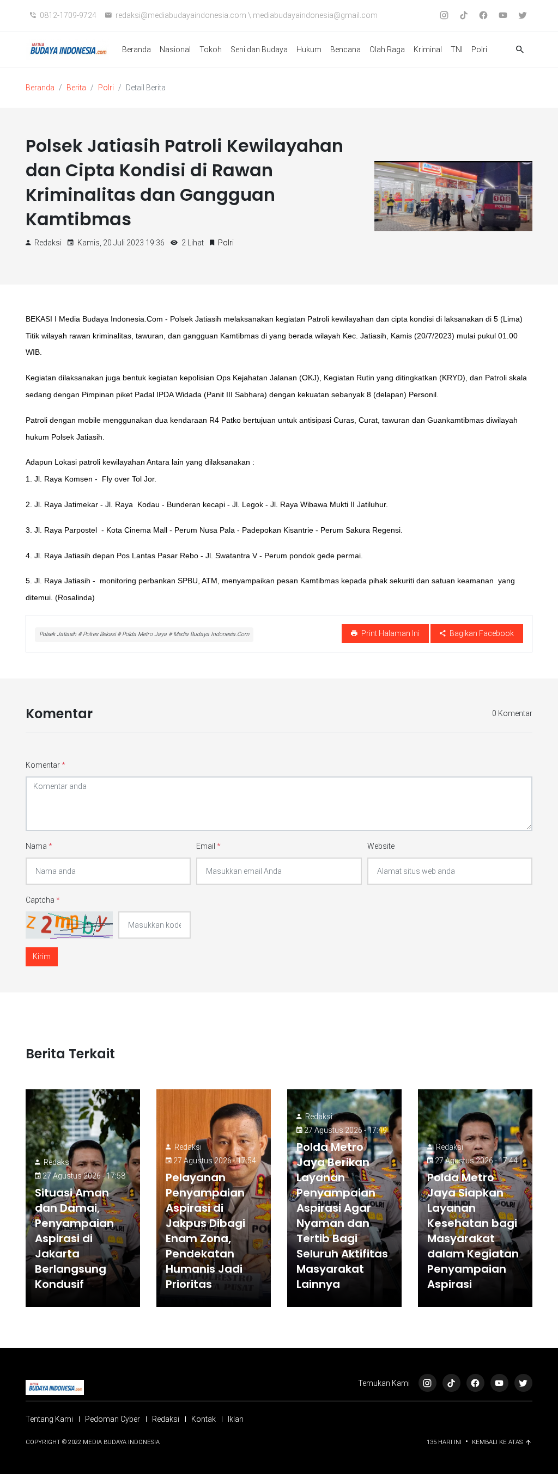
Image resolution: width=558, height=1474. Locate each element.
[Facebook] (475, 1383)
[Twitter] (523, 1383)
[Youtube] (499, 1383)
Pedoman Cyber (112, 1419)
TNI (457, 49)
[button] (519, 50)
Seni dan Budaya (259, 49)
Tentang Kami (49, 1419)
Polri (479, 49)
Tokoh (210, 49)
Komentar (45, 765)
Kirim (42, 956)
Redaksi (57, 1162)
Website (381, 846)
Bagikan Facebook (481, 633)
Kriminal (428, 49)
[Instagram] (427, 1383)
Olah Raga (387, 49)
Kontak (203, 1419)
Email (208, 846)
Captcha (43, 900)
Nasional (175, 49)
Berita (76, 87)
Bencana (345, 49)
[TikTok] (451, 1383)
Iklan (236, 1419)
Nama (39, 846)
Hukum (309, 49)
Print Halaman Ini (390, 633)
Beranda (136, 49)
